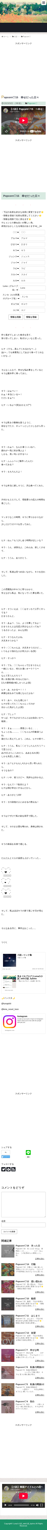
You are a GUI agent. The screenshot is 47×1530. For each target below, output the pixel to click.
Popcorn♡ (32, 103)
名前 (3, 1221)
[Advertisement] (23, 68)
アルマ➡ (15, 238)
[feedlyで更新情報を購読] (8, 1169)
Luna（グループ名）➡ (10, 288)
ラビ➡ (16, 268)
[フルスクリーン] (41, 1505)
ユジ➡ (16, 310)
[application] (23, 1496)
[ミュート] (37, 1505)
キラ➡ (16, 250)
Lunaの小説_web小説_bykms (18, 3)
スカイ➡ (15, 274)
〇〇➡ (16, 232)
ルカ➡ (16, 280)
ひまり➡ (15, 244)
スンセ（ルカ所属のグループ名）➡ (11, 297)
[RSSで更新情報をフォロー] (13, 1169)
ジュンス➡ (14, 256)
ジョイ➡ (15, 262)
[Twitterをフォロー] (3, 1169)
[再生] (5, 1505)
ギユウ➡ (15, 304)
